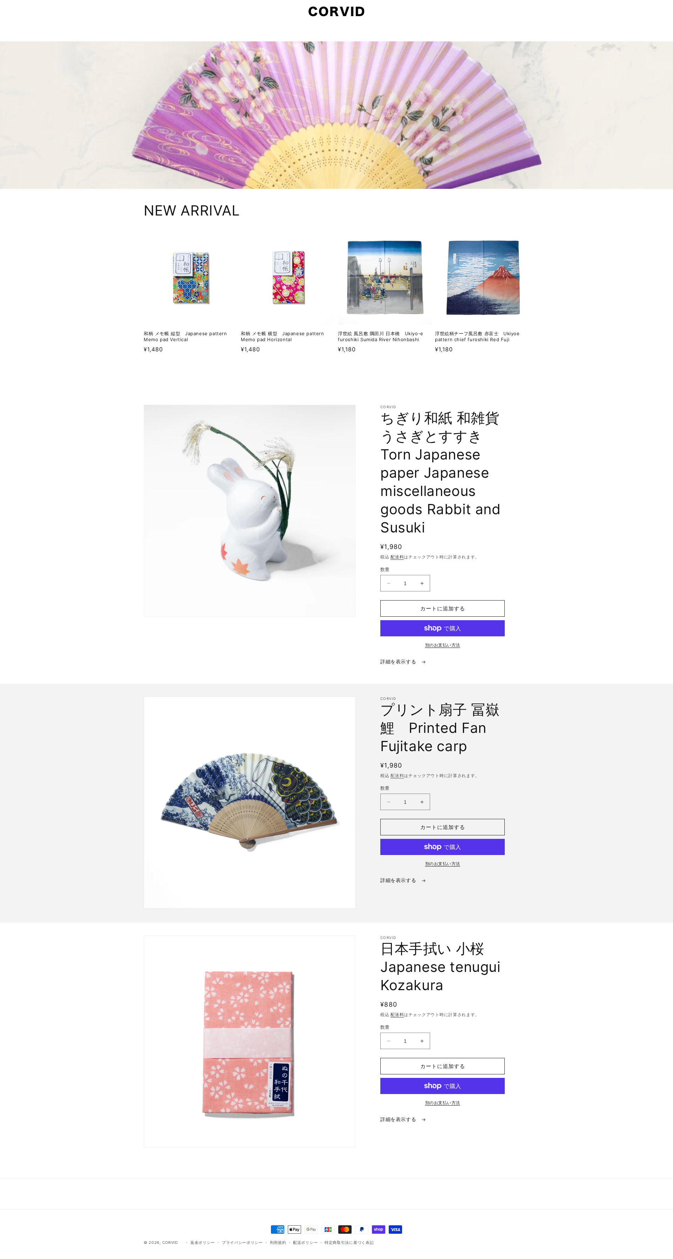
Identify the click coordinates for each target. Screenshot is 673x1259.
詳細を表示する (399, 661)
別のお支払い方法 (442, 645)
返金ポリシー (202, 1242)
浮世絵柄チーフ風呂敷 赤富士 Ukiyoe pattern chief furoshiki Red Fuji (477, 336)
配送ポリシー (305, 1242)
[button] (151, 11)
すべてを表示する (336, 371)
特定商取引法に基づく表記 (349, 1242)
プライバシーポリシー (242, 1242)
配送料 (397, 556)
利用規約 (278, 1242)
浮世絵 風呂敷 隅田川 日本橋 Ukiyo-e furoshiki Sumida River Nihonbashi (380, 336)
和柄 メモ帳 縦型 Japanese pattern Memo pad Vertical (185, 336)
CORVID (170, 1242)
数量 (385, 569)
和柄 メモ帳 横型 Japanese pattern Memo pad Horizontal (282, 336)
